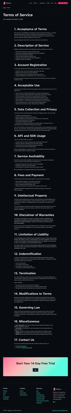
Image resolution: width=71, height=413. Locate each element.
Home (30, 3)
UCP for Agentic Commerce (42, 400)
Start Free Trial (63, 3)
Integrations (42, 3)
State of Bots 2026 (40, 396)
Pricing (48, 3)
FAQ (52, 3)
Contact (21, 390)
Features (5, 390)
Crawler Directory (40, 394)
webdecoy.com (55, 410)
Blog (56, 3)
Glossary (38, 392)
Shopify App (5, 398)
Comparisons (6, 396)
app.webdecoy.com (64, 410)
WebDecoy (10, 410)
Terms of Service (23, 394)
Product (35, 3)
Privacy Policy (23, 392)
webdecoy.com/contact (27, 347)
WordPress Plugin (40, 398)
